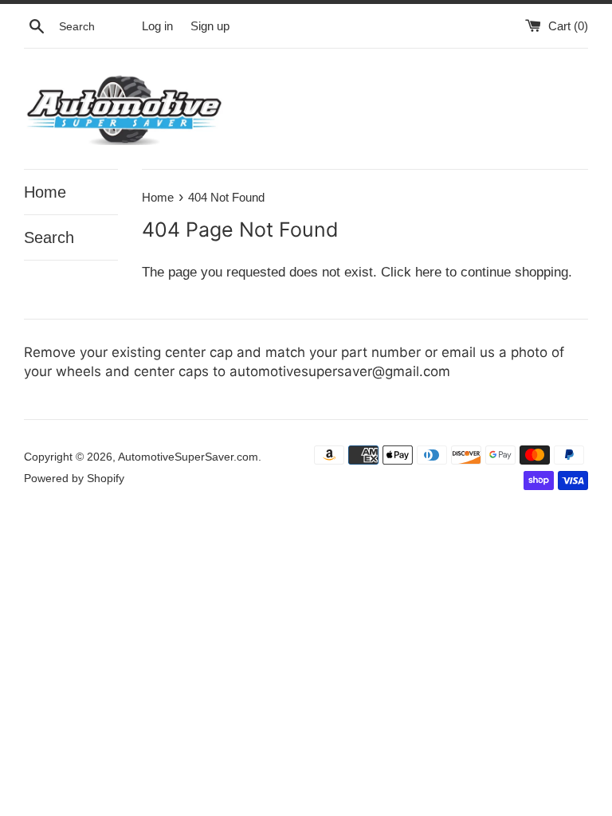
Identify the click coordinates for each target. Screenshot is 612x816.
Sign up (210, 26)
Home (45, 192)
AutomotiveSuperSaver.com (188, 457)
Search (49, 237)
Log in (157, 26)
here (428, 272)
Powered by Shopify (74, 478)
